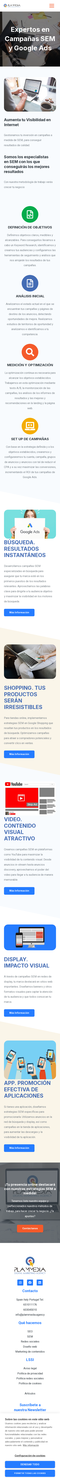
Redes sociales (30, 1341)
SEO (30, 1331)
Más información (31, 1445)
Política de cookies (30, 1383)
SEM (30, 1336)
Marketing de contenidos (30, 1351)
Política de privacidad (30, 1373)
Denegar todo (29, 1464)
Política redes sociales (30, 1378)
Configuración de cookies (30, 1455)
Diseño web (30, 1346)
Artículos (30, 1393)
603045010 (30, 1309)
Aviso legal (30, 1368)
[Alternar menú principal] (52, 6)
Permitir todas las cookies (30, 1473)
